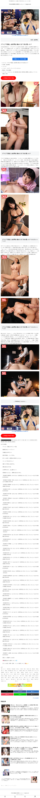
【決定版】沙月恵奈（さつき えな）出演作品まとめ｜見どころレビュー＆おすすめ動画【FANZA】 (20, 512)
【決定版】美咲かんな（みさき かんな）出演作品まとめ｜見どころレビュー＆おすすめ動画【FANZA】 (20, 581)
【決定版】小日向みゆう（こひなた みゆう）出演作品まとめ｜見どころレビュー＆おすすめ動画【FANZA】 (20, 644)
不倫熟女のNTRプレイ (7, 452)
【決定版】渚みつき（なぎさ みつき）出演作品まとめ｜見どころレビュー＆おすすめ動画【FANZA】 (20, 640)
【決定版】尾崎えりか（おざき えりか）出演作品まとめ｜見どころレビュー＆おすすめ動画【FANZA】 (20, 608)
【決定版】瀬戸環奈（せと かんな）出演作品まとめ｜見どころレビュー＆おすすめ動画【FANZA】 (20, 617)
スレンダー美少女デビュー (8, 461)
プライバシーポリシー (20, 794)
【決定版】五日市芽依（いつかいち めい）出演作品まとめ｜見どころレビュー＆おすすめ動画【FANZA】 (20, 585)
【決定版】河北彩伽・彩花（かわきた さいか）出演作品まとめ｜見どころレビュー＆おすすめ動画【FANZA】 (20, 481)
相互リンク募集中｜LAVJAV (8, 657)
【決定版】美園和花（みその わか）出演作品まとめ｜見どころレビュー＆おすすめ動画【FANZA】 (20, 476)
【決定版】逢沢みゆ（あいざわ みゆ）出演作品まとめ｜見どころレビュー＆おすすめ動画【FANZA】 (20, 535)
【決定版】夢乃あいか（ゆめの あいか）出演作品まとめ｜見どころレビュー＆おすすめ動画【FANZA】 (20, 631)
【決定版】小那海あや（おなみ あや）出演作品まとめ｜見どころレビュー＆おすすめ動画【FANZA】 (20, 499)
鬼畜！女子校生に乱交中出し (9, 463)
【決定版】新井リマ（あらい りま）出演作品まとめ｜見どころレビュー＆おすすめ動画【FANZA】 (20, 567)
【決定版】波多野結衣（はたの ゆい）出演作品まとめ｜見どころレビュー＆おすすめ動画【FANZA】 (20, 576)
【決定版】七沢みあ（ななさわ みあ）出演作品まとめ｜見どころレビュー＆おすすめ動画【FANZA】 (20, 590)
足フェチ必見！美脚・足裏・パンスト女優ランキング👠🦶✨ (16, 663)
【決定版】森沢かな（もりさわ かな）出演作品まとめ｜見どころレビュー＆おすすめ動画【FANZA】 (20, 594)
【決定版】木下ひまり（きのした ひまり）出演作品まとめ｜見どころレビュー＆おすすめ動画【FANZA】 (20, 626)
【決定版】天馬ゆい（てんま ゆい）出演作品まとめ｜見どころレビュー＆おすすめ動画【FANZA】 (20, 526)
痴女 (6, 441)
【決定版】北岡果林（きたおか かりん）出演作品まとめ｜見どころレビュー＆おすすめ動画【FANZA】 (20, 485)
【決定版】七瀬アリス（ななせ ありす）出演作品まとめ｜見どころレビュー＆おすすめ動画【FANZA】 (20, 563)
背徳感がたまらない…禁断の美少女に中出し (12, 472)
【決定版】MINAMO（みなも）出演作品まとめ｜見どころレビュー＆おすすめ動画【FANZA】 (20, 572)
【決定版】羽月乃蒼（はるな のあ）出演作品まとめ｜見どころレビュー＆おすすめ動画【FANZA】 (20, 494)
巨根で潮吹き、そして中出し (9, 455)
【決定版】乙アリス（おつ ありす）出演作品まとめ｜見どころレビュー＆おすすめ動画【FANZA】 (20, 613)
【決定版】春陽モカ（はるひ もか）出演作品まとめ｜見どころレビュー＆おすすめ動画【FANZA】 (20, 503)
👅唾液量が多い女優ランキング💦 (10, 660)
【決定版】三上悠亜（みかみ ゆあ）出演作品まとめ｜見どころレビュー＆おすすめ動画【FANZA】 (20, 654)
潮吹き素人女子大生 (7, 466)
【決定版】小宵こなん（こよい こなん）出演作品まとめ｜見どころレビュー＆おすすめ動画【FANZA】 (20, 635)
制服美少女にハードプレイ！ (9, 449)
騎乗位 (14, 441)
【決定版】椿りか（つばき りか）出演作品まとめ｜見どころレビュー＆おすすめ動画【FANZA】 (20, 531)
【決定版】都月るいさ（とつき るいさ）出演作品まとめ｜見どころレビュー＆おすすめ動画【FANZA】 (20, 558)
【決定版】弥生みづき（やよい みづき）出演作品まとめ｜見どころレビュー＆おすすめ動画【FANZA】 (20, 549)
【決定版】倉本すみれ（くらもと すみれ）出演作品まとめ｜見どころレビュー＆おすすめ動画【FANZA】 (20, 622)
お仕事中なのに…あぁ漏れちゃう (10, 469)
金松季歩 (10, 441)
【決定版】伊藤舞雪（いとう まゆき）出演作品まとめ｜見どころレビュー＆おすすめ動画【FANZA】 (20, 599)
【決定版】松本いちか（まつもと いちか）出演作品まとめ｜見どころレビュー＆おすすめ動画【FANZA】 (20, 517)
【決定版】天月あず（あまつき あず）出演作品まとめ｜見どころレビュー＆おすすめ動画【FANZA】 (20, 508)
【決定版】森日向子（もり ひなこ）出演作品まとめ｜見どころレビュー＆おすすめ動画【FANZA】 (20, 540)
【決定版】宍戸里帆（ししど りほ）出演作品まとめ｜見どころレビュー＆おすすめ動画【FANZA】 (20, 544)
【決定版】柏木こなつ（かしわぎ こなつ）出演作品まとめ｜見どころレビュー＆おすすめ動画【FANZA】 (20, 553)
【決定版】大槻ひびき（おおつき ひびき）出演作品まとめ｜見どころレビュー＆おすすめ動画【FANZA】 (20, 649)
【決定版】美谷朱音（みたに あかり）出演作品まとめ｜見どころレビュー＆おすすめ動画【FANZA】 (20, 522)
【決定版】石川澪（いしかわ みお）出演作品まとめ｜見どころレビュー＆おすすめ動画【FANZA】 (20, 490)
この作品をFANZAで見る (8, 78)
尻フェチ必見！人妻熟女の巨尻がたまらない (12, 458)
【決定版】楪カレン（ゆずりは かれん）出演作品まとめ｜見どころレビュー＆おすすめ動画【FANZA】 (20, 603)
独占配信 (3, 441)
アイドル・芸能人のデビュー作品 (10, 446)
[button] (33, 694)
